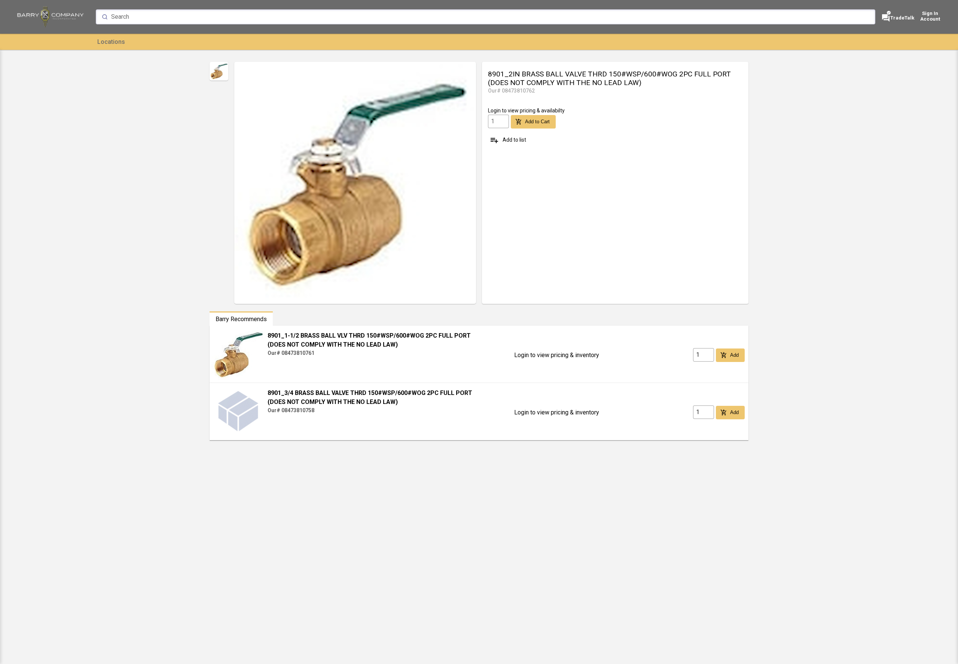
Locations (111, 41)
